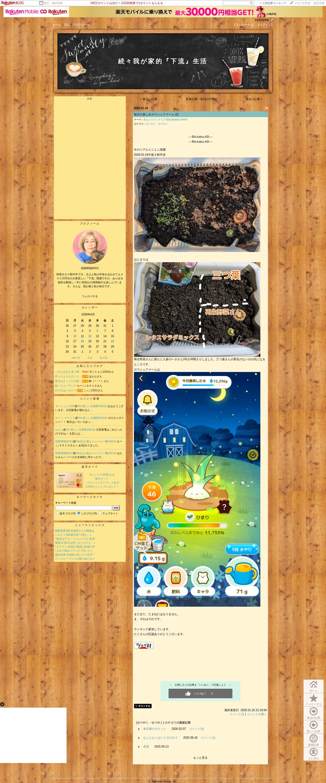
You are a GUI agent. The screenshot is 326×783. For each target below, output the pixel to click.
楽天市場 (319, 3)
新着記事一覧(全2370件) (201, 99)
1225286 (262, 20)
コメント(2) (236, 714)
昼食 (146, 746)
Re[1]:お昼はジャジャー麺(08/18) (97, 453)
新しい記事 (313, 731)
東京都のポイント (154, 728)
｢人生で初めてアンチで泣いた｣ (73, 550)
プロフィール (81, 24)
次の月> (104, 357)
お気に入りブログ (90, 366)
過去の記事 (313, 717)
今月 (89, 357)
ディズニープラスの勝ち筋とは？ (75, 558)
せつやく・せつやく (157, 123)
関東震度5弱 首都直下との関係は (74, 530)
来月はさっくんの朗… (68, 381)
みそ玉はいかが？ (65, 390)
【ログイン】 (265, 24)
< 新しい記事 (148, 99)
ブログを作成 (302, 3)
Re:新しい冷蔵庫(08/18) (93, 406)
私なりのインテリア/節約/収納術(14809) (166, 119)
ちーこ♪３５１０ (65, 417)
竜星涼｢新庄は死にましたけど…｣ (75, 542)
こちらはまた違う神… (68, 371)
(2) (177, 114)
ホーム (57, 24)
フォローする (314, 704)
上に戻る (313, 758)
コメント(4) (196, 728)
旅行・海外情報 (53, 3)
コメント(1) (207, 737)
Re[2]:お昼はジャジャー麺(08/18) (97, 441)
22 (112, 341)
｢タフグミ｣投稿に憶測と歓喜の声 (75, 546)
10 (74, 336)
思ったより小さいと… (68, 376)
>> (272, 3)
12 (89, 336)
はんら (59, 429)
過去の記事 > (254, 99)
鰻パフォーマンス (65, 385)
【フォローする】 (244, 24)
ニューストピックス (90, 525)
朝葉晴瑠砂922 (64, 441)
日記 (67, 24)
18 (82, 341)
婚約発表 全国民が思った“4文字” (74, 554)
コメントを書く (257, 714)
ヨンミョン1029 (65, 406)
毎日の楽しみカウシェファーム (154, 114)
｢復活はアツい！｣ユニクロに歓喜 (75, 538)
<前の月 (75, 357)
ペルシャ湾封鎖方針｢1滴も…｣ (73, 534)
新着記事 (313, 744)
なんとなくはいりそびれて (160, 737)
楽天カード (90, 466)
